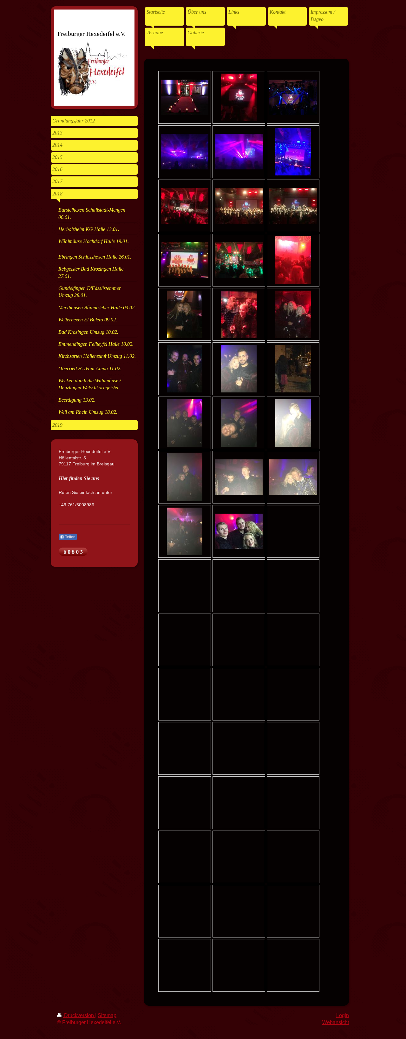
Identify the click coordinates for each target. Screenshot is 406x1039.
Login (342, 1015)
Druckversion (79, 1015)
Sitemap (107, 1015)
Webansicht (335, 1022)
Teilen (69, 537)
